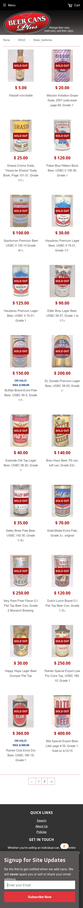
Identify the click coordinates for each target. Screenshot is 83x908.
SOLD (21, 40)
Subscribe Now (39, 896)
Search (41, 820)
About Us (41, 826)
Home (6, 40)
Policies (41, 832)
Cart (77, 5)
